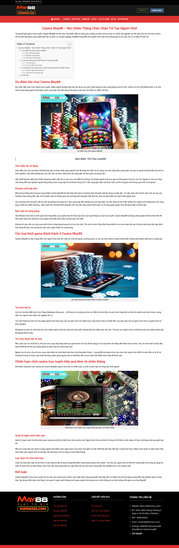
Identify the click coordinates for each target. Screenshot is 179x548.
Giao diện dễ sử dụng (33, 53)
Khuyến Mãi (123, 19)
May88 (56, 19)
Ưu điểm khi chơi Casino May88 (34, 51)
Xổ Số (94, 19)
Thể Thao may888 (96, 158)
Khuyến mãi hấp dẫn (32, 55)
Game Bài (86, 19)
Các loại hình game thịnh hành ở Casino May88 (40, 60)
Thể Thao (75, 19)
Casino (66, 19)
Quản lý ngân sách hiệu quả (35, 70)
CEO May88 (137, 533)
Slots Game (103, 19)
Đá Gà (113, 19)
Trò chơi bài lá (30, 63)
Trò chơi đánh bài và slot (34, 65)
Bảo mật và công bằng (33, 58)
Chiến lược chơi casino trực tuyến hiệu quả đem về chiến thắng (46, 68)
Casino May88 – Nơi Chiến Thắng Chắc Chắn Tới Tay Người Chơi (44, 48)
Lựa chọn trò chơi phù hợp (34, 73)
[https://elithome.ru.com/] (27, 10)
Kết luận (26, 75)
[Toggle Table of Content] (68, 44)
